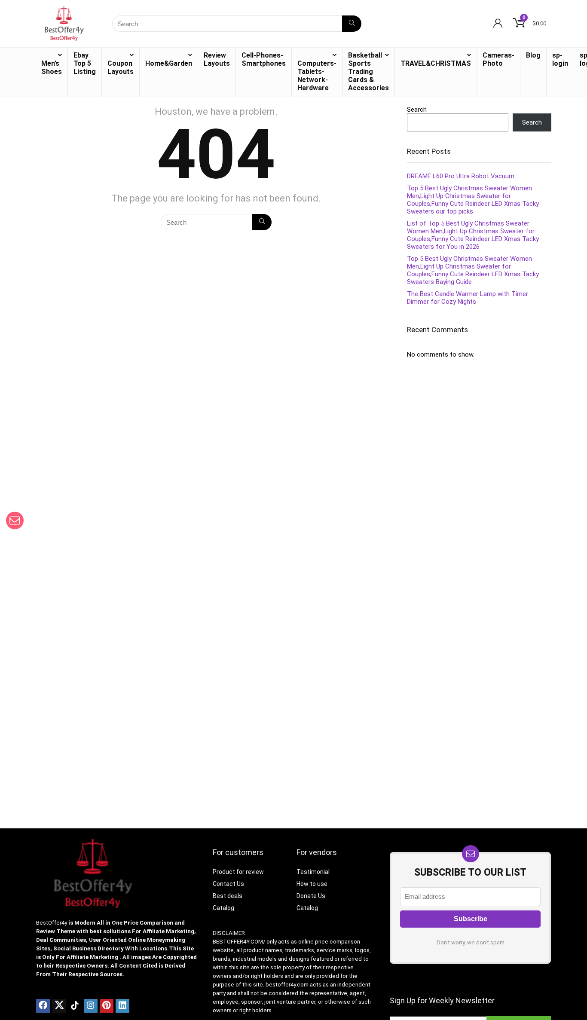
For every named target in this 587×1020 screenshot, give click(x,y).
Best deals (227, 895)
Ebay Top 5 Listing (84, 63)
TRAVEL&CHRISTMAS (436, 63)
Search (417, 109)
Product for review (238, 871)
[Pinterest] (106, 1006)
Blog (533, 55)
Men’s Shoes (51, 67)
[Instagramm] (91, 1006)
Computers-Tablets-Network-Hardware (316, 75)
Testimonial (313, 871)
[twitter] (59, 1006)
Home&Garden (168, 63)
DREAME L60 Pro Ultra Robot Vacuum (460, 176)
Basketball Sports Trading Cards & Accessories (368, 71)
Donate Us (311, 895)
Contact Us (228, 883)
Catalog (223, 907)
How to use (312, 883)
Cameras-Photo (498, 59)
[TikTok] (75, 1006)
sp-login (560, 59)
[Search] (351, 23)
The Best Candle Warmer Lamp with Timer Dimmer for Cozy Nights (467, 297)
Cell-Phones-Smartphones (264, 59)
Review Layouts (217, 59)
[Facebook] (43, 1006)
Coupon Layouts (120, 67)
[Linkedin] (122, 1006)
